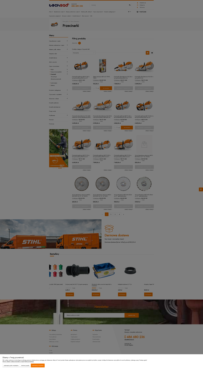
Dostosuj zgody (25, 365)
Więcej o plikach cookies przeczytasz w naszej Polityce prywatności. (18, 361)
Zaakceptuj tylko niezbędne (11, 365)
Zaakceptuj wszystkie (37, 365)
